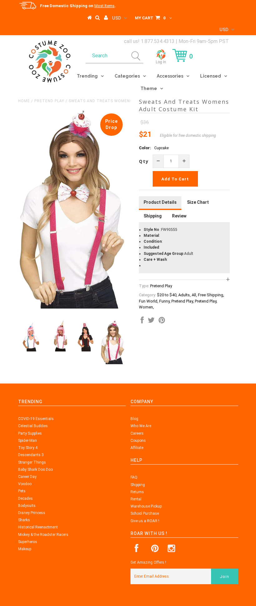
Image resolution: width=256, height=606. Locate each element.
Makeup (24, 549)
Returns (137, 492)
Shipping (137, 485)
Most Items (104, 5)
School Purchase (144, 513)
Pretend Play (49, 101)
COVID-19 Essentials (36, 419)
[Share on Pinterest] (162, 321)
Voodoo (25, 484)
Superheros (27, 542)
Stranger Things (32, 462)
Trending (87, 76)
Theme (148, 88)
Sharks (24, 520)
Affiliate (136, 448)
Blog (134, 419)
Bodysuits (27, 505)
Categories (127, 76)
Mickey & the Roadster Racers (43, 534)
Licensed (210, 76)
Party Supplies (30, 433)
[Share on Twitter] (151, 321)
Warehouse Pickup (146, 506)
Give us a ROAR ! (144, 521)
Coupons (138, 440)
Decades (25, 498)
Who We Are (140, 426)
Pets (22, 491)
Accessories (170, 76)
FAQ (133, 477)
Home (24, 101)
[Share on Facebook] (142, 321)
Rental (135, 499)
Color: (145, 148)
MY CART (150, 18)
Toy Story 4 (27, 448)
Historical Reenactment (38, 527)
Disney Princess (31, 513)
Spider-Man (27, 440)
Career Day (27, 477)
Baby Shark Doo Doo (35, 469)
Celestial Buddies (33, 426)
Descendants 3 (31, 455)
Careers (137, 433)
